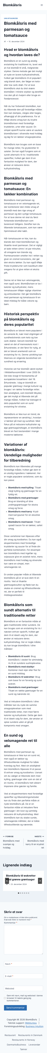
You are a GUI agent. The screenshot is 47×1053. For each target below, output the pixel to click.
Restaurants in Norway (23, 1040)
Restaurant (10, 1035)
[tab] (18, 893)
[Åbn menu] (41, 5)
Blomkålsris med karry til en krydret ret (35, 842)
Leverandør (34, 1044)
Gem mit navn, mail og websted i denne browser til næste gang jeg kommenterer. (25, 998)
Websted (9, 988)
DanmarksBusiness (16, 1044)
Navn (8, 964)
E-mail (9, 976)
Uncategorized (11, 18)
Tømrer (23, 1049)
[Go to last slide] (7, 881)
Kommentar (10, 922)
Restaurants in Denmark (30, 1035)
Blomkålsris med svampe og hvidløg (11, 842)
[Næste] (40, 881)
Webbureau (31, 1023)
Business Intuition (34, 1026)
